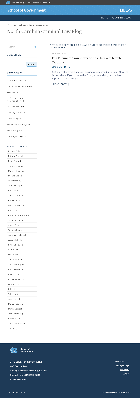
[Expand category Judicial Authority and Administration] (35, 100)
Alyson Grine (14, 225)
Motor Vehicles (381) (16, 107)
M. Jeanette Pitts (16, 279)
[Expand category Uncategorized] (35, 137)
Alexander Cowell (16, 166)
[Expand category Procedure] (35, 119)
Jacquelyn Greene (16, 220)
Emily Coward (14, 161)
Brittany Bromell (15, 156)
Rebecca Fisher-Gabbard (19, 215)
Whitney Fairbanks (17, 205)
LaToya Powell (14, 284)
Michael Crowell (15, 176)
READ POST (60, 84)
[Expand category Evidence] (35, 93)
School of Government (26, 10)
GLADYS (126, 374)
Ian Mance (13, 255)
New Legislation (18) (16, 113)
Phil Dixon (13, 191)
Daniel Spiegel (15, 309)
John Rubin (13, 294)
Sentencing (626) (14, 131)
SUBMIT (32, 64)
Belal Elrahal (14, 201)
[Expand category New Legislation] (35, 113)
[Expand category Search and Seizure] (35, 125)
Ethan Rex (13, 289)
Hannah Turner (15, 319)
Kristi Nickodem (15, 269)
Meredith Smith (15, 304)
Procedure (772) (14, 119)
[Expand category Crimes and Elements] (35, 87)
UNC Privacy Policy (122, 392)
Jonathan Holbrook (17, 235)
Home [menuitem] (104, 18)
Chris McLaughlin (16, 265)
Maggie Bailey (14, 151)
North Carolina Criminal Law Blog (44, 31)
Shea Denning (61, 66)
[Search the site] (34, 47)
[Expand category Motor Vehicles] (35, 107)
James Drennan (15, 196)
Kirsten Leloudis (15, 245)
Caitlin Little (14, 250)
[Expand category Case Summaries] (35, 81)
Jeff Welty (12, 329)
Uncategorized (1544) (16, 137)
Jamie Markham (15, 260)
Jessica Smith (14, 299)
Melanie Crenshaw (16, 171)
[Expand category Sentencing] (35, 131)
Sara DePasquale (16, 186)
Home (13, 25)
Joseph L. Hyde (15, 240)
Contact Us (124, 369)
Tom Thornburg (15, 314)
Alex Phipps (13, 274)
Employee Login (122, 365)
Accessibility (107, 392)
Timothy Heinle (15, 230)
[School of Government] (21, 350)
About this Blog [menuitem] (122, 18)
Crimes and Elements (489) (19, 87)
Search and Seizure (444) (18, 125)
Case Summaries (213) (16, 81)
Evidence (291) (13, 93)
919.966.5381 (19, 379)
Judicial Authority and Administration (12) (17, 99)
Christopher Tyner (16, 324)
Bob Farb (12, 210)
